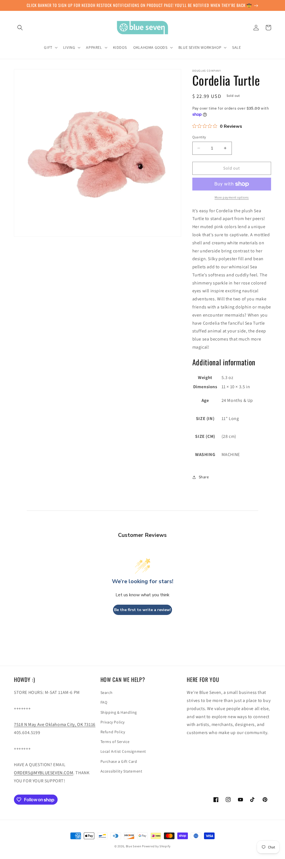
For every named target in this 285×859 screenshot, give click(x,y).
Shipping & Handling (118, 712)
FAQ (103, 702)
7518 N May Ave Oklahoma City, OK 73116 (54, 724)
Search (106, 692)
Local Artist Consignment (123, 751)
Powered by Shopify (156, 846)
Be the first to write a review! (142, 609)
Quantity (199, 137)
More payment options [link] (232, 197)
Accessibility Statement (121, 771)
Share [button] (204, 476)
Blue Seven (133, 846)
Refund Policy (112, 731)
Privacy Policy (112, 722)
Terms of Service (115, 741)
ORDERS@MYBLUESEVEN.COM (43, 773)
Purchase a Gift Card (118, 761)
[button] (20, 27)
